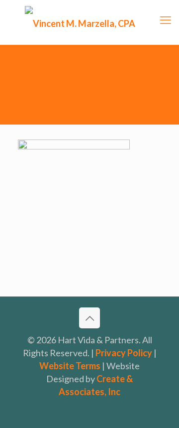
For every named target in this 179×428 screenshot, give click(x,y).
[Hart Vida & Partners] (89, 22)
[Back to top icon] (89, 317)
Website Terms (69, 365)
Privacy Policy (123, 352)
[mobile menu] (165, 19)
